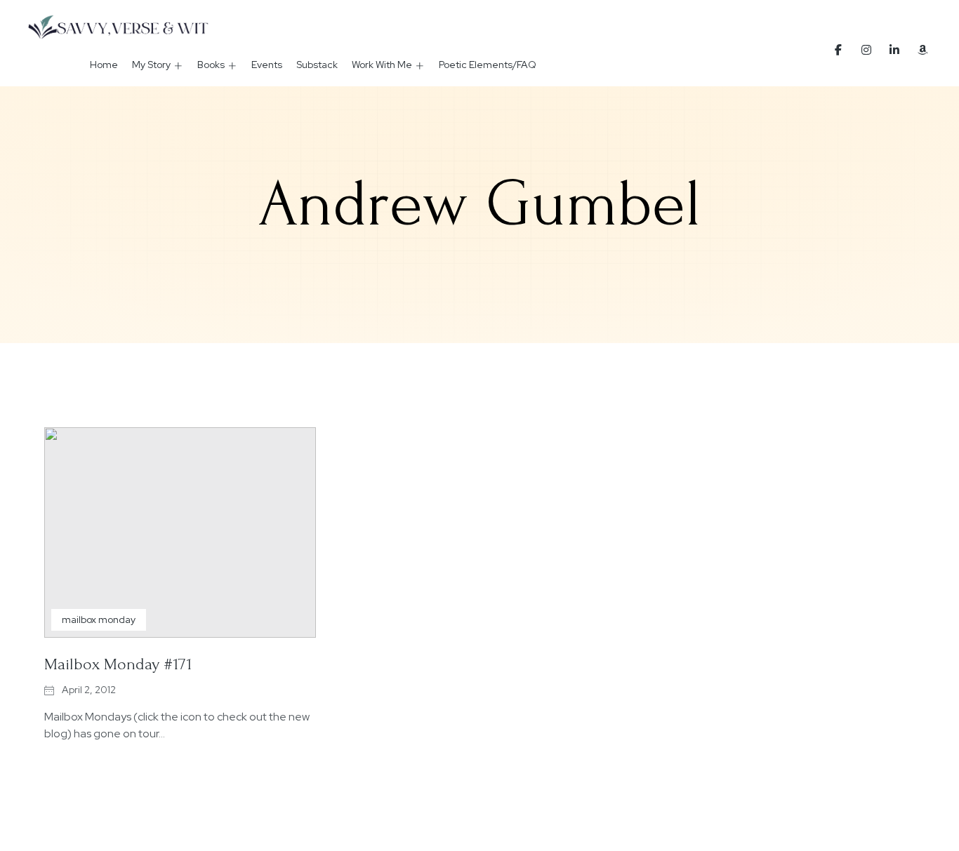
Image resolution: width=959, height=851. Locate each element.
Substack (317, 64)
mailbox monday (98, 619)
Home (104, 64)
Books (211, 64)
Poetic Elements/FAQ (487, 64)
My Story (151, 64)
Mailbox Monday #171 (118, 664)
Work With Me (382, 64)
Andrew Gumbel (479, 204)
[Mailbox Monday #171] (180, 532)
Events (266, 64)
